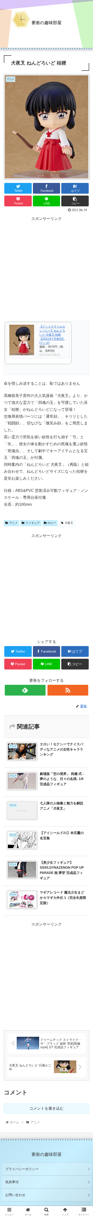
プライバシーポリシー (22, 1169)
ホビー (51, 523)
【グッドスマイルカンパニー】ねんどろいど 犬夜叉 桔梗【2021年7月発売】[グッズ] (52, 334)
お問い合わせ (15, 1195)
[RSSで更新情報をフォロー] (67, 690)
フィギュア (33, 523)
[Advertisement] (46, 269)
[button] (83, 710)
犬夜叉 (69, 523)
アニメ (13, 523)
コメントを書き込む (46, 1108)
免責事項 (12, 1182)
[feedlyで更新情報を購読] (25, 690)
